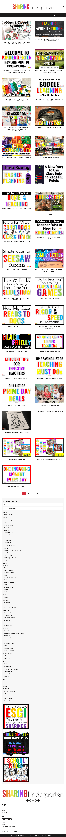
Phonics (6, 548)
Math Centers (8, 528)
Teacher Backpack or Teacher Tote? (49, 128)
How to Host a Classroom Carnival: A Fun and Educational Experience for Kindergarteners (16, 129)
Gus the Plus (9, 532)
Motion (6, 580)
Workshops (27, 15)
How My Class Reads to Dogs (16, 327)
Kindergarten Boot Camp (45, 15)
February (6, 641)
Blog (21, 15)
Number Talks (8, 525)
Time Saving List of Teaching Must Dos (49, 378)
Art (4, 679)
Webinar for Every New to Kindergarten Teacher (49, 238)
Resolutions (7, 631)
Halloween (7, 605)
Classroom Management (12, 669)
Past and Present (9, 617)
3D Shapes (7, 543)
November (6, 610)
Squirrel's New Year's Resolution (14, 633)
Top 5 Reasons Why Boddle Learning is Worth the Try (49, 100)
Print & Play (6, 689)
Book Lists (7, 676)
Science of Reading (9, 546)
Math (4, 523)
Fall (4, 682)
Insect (6, 575)
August (5, 512)
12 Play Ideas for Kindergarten (49, 157)
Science (5, 565)
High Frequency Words (9, 827)
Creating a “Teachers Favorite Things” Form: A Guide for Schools (49, 40)
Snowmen (7, 635)
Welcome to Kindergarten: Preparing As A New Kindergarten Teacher (16, 71)
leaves (6, 597)
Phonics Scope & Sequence (12, 550)
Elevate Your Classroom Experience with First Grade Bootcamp (17, 100)
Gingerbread (8, 625)
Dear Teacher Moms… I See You (49, 405)
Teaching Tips (8, 671)
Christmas (7, 623)
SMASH (6, 538)
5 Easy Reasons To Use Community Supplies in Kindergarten (16, 158)
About (17, 15)
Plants (6, 585)
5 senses (7, 568)
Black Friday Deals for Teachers (16, 351)
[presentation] (16, 30)
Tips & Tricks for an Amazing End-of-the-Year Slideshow (16, 299)
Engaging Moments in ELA (17, 459)
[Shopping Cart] (54, 15)
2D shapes (7, 540)
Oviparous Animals (10, 582)
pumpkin (7, 602)
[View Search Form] (64, 6)
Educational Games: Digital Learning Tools (49, 298)
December (6, 620)
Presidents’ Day (9, 650)
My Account (8, 698)
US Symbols (7, 646)
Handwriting (8, 520)
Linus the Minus (10, 535)
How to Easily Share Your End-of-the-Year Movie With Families (49, 270)
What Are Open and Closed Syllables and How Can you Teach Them (17, 43)
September (6, 595)
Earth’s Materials (9, 570)
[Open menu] (2, 6)
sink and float (8, 587)
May (4, 661)
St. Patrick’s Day (8, 653)
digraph (5, 563)
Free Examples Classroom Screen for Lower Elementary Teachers (49, 71)
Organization (7, 667)
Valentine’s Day (9, 643)
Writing (5, 517)
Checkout (7, 696)
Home (13, 15)
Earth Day (7, 658)
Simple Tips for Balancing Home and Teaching (16, 209)
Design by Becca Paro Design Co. (44, 835)
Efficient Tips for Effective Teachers (16, 378)
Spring (5, 684)
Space (6, 589)
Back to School (8, 514)
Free (36, 15)
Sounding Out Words (10, 558)
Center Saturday (9, 674)
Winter (5, 686)
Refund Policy (8, 701)
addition (6, 530)
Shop (32, 15)
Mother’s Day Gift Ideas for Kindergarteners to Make (49, 213)
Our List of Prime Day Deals (16, 405)
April (4, 656)
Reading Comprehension (12, 553)
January (5, 628)
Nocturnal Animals (10, 607)
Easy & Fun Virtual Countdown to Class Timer (17, 242)
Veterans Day (8, 613)
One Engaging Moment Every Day (16, 486)
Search (61, 508)
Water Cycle (8, 592)
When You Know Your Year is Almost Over (49, 411)
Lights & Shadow (9, 648)
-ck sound (6, 561)
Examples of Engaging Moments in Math (49, 459)
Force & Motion (9, 573)
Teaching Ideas (6, 829)
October (5, 600)
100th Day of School (9, 691)
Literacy (4, 824)
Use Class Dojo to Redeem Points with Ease (49, 186)
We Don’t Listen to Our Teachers (49, 351)
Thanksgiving (8, 615)
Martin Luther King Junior (12, 638)
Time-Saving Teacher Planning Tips (17, 186)
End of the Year (9, 664)
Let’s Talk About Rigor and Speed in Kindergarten (49, 327)
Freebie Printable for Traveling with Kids (16, 432)
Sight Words (8, 555)
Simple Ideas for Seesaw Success (16, 270)
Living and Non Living (10, 577)
